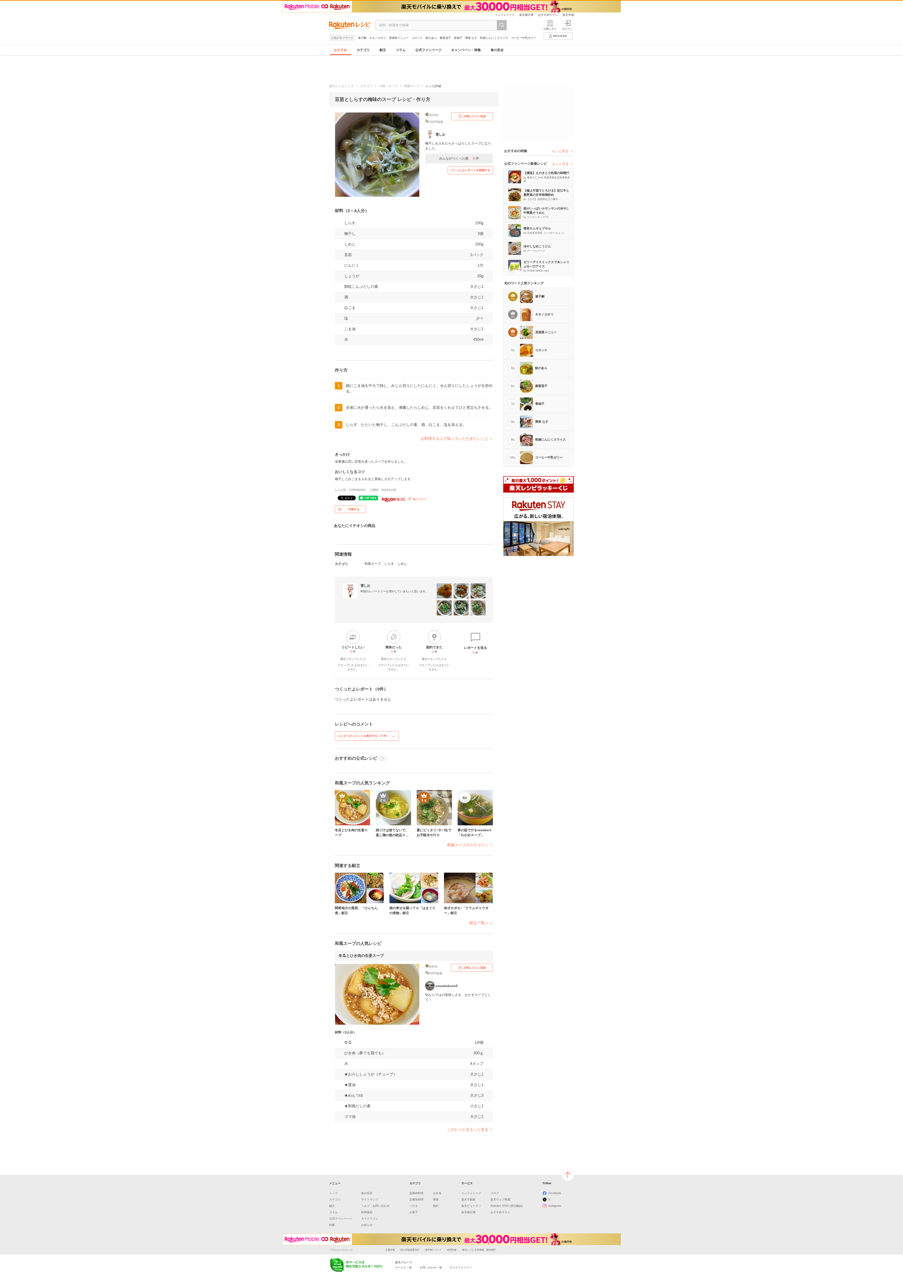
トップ (333, 1193)
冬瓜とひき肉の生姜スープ (361, 956)
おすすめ (340, 50)
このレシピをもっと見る (467, 1130)
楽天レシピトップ (341, 86)
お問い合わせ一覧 (431, 1267)
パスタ (413, 1206)
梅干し (350, 234)
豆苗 (348, 255)
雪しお (365, 585)
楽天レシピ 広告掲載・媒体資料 (479, 1249)
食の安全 (497, 50)
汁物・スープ (388, 86)
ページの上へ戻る (568, 1175)
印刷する (354, 509)
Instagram (554, 1206)
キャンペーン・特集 (466, 50)
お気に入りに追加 (474, 116)
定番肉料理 (416, 1193)
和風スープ (411, 86)
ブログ (495, 1193)
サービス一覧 (403, 1267)
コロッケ (417, 38)
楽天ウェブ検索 (500, 1199)
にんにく (351, 265)
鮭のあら (431, 38)
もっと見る (560, 151)
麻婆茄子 (445, 38)
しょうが (351, 276)
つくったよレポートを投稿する (470, 170)
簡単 (436, 1199)
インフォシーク (505, 14)
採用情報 (451, 1249)
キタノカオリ (377, 38)
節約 (436, 1206)
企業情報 (390, 1249)
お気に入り (549, 28)
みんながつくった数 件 (459, 158)
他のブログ (419, 499)
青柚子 (458, 38)
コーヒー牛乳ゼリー (523, 38)
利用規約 (366, 1212)
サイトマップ (369, 1199)
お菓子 (413, 1212)
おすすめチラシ (548, 14)
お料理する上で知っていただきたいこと (454, 439)
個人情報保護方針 (409, 1249)
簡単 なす (471, 38)
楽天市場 (568, 14)
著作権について (433, 1249)
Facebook (554, 1193)
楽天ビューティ (471, 1206)
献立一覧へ (479, 923)
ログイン (567, 28)
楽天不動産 (468, 1199)
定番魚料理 (416, 1199)
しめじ (350, 244)
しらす (350, 223)
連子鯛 (362, 38)
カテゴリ (363, 50)
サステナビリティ (461, 1267)
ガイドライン (369, 1218)
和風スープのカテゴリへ (467, 845)
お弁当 (437, 1193)
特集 (332, 1225)
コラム (401, 50)
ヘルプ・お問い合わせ (375, 1206)
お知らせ (366, 1225)
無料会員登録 (560, 36)
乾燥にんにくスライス (494, 38)
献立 (383, 50)
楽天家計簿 (526, 14)
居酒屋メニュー (399, 38)
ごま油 (350, 329)
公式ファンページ (428, 50)
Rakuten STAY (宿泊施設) (507, 1206)
